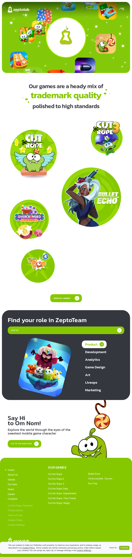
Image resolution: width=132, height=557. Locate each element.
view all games (61, 298)
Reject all (113, 548)
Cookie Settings (84, 550)
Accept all (124, 548)
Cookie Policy (29, 548)
